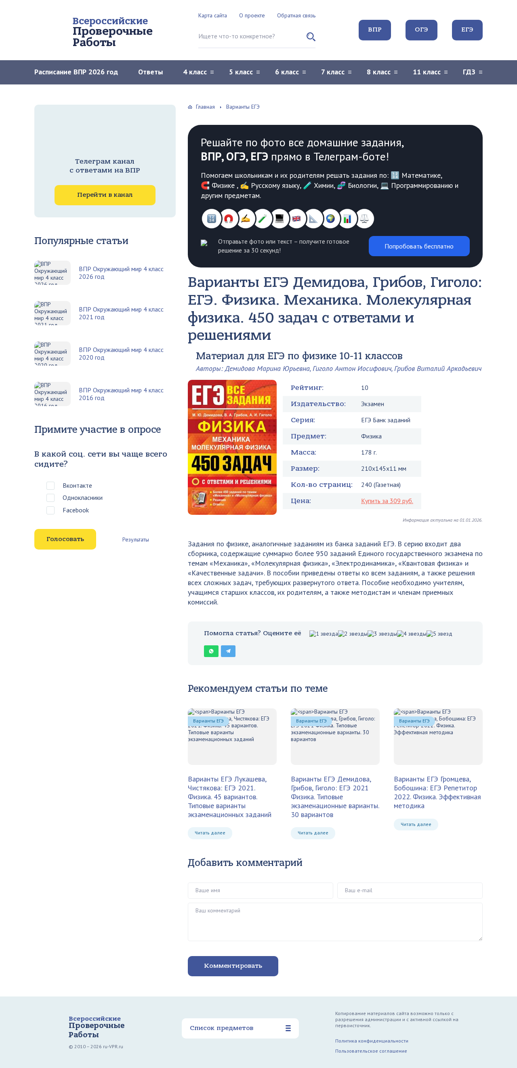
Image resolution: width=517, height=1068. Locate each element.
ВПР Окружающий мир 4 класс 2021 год (121, 313)
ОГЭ (421, 29)
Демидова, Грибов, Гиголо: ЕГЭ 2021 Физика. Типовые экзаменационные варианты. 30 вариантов (335, 796)
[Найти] (311, 40)
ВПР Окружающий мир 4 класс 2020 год (121, 353)
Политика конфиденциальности (371, 1041)
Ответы (150, 71)
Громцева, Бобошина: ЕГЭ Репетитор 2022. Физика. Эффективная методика (437, 792)
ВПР (375, 29)
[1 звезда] (323, 633)
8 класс (379, 71)
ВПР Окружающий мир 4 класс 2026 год (121, 272)
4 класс (195, 71)
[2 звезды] (353, 633)
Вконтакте (77, 485)
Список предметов (221, 1028)
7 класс (333, 71)
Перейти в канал (105, 194)
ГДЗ (469, 71)
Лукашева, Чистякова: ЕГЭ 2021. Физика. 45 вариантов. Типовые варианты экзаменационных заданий (229, 796)
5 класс (241, 71)
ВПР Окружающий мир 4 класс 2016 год (121, 394)
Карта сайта (212, 15)
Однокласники (83, 497)
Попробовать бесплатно (419, 246)
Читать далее (210, 833)
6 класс (287, 71)
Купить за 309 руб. (387, 501)
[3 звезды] (382, 633)
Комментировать (233, 965)
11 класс (427, 71)
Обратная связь (296, 15)
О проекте (252, 15)
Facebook (76, 510)
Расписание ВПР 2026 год (76, 71)
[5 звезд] (439, 633)
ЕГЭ (467, 29)
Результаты (135, 539)
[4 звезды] (412, 633)
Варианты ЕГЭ (208, 721)
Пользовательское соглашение (371, 1051)
